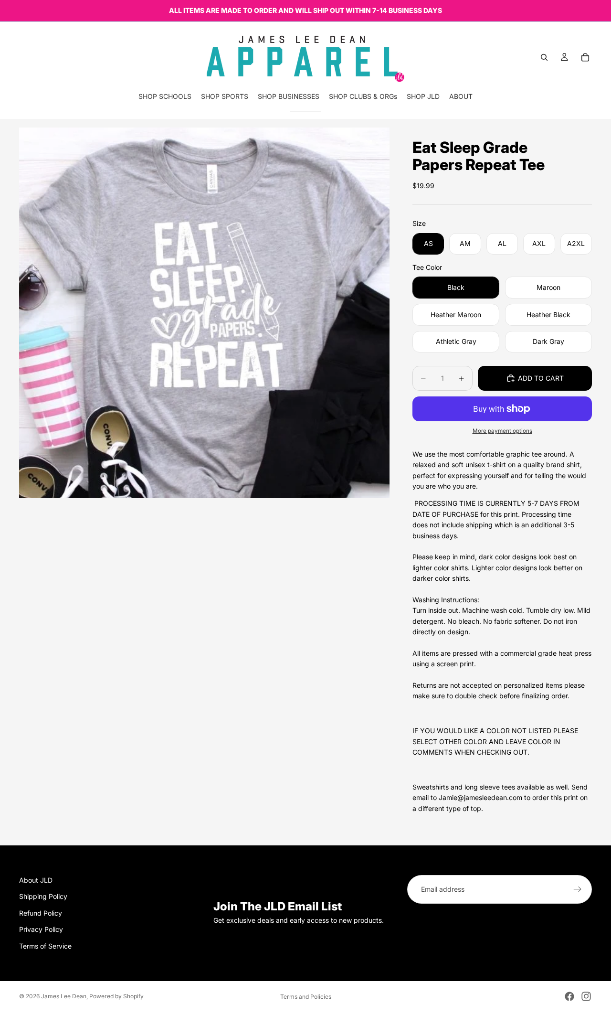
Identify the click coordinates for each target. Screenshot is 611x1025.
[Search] (544, 57)
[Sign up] (578, 889)
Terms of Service (45, 946)
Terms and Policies (305, 996)
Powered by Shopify (116, 996)
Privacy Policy (41, 929)
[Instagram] (586, 996)
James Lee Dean (63, 996)
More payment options (502, 430)
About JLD (36, 880)
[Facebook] (569, 996)
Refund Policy (40, 913)
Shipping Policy (43, 896)
